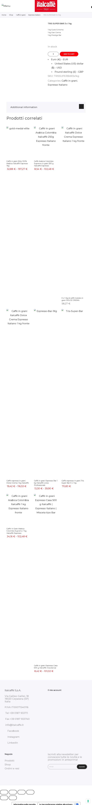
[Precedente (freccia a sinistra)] (4, 798)
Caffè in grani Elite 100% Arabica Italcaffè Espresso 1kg (17, 163)
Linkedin (13, 742)
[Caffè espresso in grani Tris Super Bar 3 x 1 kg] (73, 393)
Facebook (13, 730)
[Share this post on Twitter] (64, 94)
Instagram (13, 736)
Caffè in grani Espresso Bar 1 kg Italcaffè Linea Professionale (46, 483)
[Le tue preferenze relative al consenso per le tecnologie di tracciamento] (88, 801)
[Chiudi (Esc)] (30, 792)
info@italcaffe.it (14, 724)
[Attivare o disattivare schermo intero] (13, 792)
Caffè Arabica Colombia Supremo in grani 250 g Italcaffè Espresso (43, 163)
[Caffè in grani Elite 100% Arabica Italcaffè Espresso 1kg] (18, 142)
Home (4, 15)
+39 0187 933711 (19, 713)
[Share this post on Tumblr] (74, 94)
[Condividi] (22, 792)
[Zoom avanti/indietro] (4, 792)
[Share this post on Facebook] (59, 94)
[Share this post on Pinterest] (69, 94)
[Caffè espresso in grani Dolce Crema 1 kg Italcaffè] (18, 393)
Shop (11, 15)
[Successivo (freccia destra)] (13, 798)
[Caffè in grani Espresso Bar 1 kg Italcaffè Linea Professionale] (46, 393)
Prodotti (9, 760)
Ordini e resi (12, 768)
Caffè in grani (20, 15)
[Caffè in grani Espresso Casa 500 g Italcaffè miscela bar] (46, 578)
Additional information (23, 107)
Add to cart (69, 54)
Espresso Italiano (34, 15)
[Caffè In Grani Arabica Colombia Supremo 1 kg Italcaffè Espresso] (18, 510)
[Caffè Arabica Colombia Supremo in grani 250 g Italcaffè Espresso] (46, 142)
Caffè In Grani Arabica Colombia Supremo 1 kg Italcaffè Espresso (16, 531)
